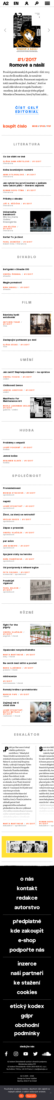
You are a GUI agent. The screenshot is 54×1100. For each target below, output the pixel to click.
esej (5, 657)
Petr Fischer (10, 572)
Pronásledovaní (12, 488)
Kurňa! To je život (13, 237)
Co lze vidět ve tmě (14, 156)
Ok (21, 1096)
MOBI (35, 126)
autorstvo (27, 907)
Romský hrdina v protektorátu (20, 689)
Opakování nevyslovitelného (19, 650)
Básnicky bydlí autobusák (11, 316)
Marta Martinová (13, 655)
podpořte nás (27, 950)
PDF (49, 126)
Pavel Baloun (10, 588)
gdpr (27, 1016)
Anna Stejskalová (13, 175)
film (5, 326)
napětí (7, 501)
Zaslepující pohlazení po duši (19, 340)
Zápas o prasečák (13, 528)
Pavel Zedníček (11, 242)
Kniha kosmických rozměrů (18, 170)
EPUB (42, 126)
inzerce (27, 964)
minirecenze (10, 676)
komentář (8, 574)
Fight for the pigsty (10, 626)
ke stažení (27, 983)
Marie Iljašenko (12, 668)
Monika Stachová (13, 493)
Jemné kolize (10, 456)
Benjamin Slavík (12, 461)
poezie (6, 670)
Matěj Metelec (11, 712)
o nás (27, 879)
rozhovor (7, 716)
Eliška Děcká (10, 345)
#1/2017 (27, 60)
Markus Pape (10, 694)
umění (6, 379)
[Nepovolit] (50, 1092)
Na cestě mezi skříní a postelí (20, 663)
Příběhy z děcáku (12, 199)
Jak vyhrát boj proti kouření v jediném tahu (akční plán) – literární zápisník (25, 184)
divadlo (7, 276)
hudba (6, 449)
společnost (8, 495)
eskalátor (8, 826)
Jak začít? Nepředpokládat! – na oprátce (26, 372)
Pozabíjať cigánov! (8, 582)
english (6, 636)
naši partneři (27, 973)
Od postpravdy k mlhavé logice (20, 567)
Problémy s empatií (14, 442)
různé (15, 636)
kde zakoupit (27, 931)
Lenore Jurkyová (13, 390)
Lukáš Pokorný (11, 448)
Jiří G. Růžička (11, 204)
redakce (27, 898)
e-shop (27, 940)
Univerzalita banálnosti (9, 213)
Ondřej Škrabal (12, 274)
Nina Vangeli (10, 287)
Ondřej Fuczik (11, 377)
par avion (8, 541)
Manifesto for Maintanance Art (12, 399)
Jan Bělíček (9, 227)
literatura (8, 163)
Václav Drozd (11, 519)
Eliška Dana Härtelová (16, 161)
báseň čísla (8, 244)
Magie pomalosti (12, 282)
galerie (6, 410)
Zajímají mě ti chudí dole (11, 704)
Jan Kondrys (10, 546)
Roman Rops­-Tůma (13, 190)
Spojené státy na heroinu (17, 554)
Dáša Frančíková (12, 559)
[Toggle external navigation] (47, 3)
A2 (5, 3)
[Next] (47, 30)
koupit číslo (15, 126)
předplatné (27, 921)
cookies (27, 992)
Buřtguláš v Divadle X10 (16, 269)
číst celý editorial (27, 110)
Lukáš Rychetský (13, 506)
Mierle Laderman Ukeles (16, 406)
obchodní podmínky (27, 1029)
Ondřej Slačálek (12, 533)
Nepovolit (31, 1096)
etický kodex (27, 1006)
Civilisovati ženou (13, 385)
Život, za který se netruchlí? (19, 514)
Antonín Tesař (11, 322)
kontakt (27, 888)
